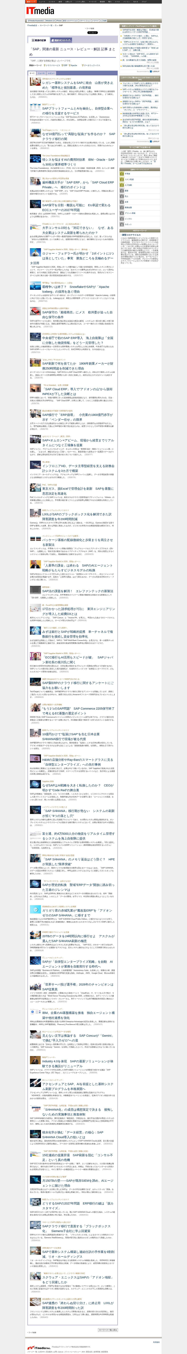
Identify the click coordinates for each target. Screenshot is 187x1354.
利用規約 (156, 1342)
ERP (65, 65)
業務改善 (128, 207)
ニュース (42, 1)
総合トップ (31, 1)
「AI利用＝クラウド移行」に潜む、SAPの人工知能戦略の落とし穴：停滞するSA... (140, 37)
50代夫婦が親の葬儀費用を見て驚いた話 (141, 67)
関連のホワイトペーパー (61, 40)
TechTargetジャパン (144, 26)
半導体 (127, 174)
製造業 (102, 1)
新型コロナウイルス (70, 21)
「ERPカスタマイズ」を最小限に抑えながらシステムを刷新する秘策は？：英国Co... (140, 43)
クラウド (95, 21)
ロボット (128, 224)
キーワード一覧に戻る (108, 1330)
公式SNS (41, 1352)
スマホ (117, 1)
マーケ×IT (93, 1)
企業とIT (68, 1)
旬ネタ (135, 1)
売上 (126, 196)
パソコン (126, 1)
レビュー (51, 73)
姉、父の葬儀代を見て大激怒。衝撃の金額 (141, 61)
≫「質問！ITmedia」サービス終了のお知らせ (138, 162)
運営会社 (89, 1352)
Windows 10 (50, 21)
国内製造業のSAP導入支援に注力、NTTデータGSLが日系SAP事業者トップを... (140, 115)
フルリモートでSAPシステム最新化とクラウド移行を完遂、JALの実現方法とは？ (140, 84)
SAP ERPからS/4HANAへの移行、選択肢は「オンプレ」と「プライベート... (140, 108)
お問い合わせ (58, 1352)
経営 (60, 1)
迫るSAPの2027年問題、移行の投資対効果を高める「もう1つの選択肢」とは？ (141, 121)
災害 (126, 202)
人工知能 (103, 21)
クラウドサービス (53, 65)
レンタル (128, 219)
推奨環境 (104, 1352)
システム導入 (80, 1)
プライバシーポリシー (72, 1352)
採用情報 (97, 1352)
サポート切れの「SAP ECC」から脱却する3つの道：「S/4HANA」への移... (140, 55)
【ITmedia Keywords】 (35, 21)
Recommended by (143, 71)
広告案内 (49, 1352)
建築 (126, 191)
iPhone (59, 21)
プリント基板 (130, 213)
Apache (74, 65)
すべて (32, 73)
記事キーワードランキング (140, 169)
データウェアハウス (92, 65)
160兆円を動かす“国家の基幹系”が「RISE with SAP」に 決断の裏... (140, 49)
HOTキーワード (140, 231)
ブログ (144, 1)
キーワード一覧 (46, 25)
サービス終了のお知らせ (139, 147)
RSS (83, 1352)
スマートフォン (85, 21)
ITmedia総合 (32, 25)
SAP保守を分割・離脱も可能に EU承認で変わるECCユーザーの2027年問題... (141, 31)
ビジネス (52, 1)
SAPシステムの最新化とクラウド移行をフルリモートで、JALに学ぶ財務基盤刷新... (140, 90)
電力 (110, 1)
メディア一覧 (32, 1352)
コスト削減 (129, 179)
